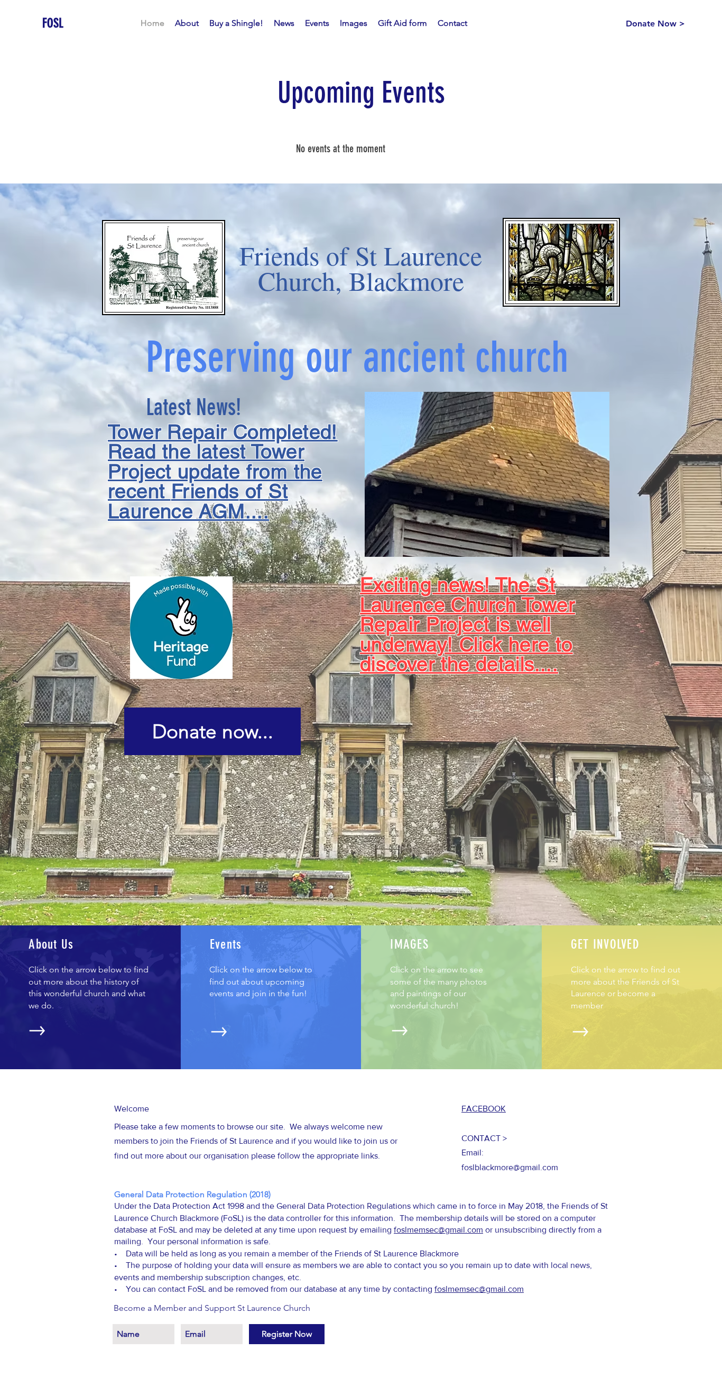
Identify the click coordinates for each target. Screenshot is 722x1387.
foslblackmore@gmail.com (509, 1167)
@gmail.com (460, 1229)
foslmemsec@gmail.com (479, 1288)
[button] (487, 474)
